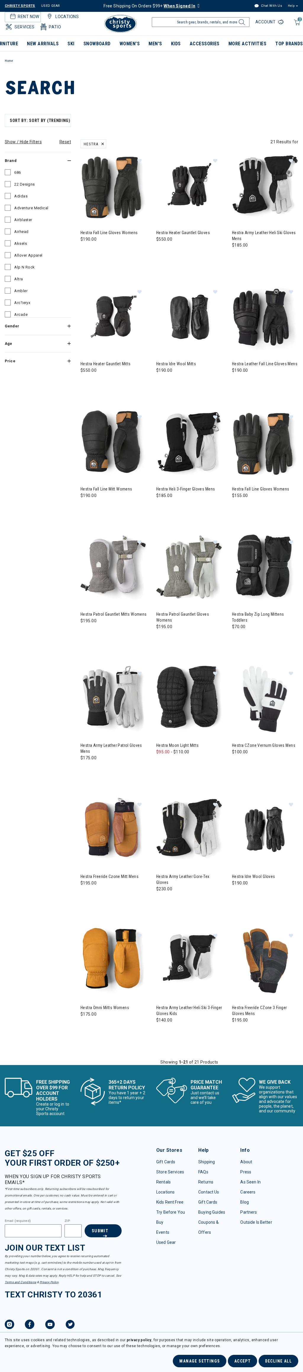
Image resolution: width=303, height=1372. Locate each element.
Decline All (278, 1361)
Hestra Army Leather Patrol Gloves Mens (111, 748)
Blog (244, 1202)
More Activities (247, 43)
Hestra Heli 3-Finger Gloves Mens (185, 489)
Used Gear (166, 1242)
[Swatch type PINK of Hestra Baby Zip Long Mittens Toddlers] (262, 639)
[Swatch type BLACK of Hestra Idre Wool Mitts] (162, 382)
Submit (100, 1230)
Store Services (170, 1172)
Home (9, 61)
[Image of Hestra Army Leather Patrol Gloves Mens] (113, 699)
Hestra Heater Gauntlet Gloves (183, 232)
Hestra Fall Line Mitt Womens (106, 489)
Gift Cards (165, 1161)
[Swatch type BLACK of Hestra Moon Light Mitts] (174, 764)
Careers (247, 1192)
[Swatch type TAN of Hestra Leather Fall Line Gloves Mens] (250, 382)
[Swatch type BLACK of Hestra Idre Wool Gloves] (238, 895)
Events (162, 1232)
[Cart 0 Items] (296, 25)
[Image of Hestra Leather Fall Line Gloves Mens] (265, 317)
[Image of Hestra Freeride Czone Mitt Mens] (113, 830)
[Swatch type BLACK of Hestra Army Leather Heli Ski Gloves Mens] (238, 257)
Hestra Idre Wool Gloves (253, 876)
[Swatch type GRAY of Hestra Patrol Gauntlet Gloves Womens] (162, 639)
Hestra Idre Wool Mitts (176, 363)
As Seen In (250, 1182)
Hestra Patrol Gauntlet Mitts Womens (113, 614)
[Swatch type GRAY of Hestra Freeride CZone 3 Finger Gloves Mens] (238, 1032)
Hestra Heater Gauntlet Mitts (105, 363)
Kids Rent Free (169, 1202)
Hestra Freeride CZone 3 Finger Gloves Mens (259, 1010)
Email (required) (18, 1221)
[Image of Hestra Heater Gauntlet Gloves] (189, 186)
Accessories (205, 43)
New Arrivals (43, 43)
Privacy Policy (49, 1282)
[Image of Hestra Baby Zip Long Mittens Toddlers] (265, 568)
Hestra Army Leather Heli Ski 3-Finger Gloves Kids (189, 1010)
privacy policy (139, 1340)
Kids (176, 43)
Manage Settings (199, 1361)
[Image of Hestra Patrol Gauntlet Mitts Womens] (113, 568)
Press (245, 1172)
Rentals (163, 1182)
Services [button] (24, 27)
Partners (248, 1212)
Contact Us (208, 1192)
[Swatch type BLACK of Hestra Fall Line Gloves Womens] (86, 251)
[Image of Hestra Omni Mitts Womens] (113, 961)
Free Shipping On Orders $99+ (149, 6)
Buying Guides (211, 1212)
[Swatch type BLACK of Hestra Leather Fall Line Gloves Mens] (238, 382)
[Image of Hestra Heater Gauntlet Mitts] (113, 317)
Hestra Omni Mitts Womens (104, 1007)
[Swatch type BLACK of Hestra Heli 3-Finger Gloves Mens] (162, 507)
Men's (155, 43)
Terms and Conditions (20, 1282)
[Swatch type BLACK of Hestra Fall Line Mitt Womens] (86, 507)
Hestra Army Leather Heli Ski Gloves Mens (264, 235)
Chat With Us (271, 6)
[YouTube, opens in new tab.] (50, 1325)
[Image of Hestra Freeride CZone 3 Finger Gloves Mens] (265, 961)
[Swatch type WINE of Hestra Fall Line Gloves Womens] (250, 507)
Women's (130, 43)
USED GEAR (50, 6)
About (246, 1161)
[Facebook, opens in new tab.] (29, 1325)
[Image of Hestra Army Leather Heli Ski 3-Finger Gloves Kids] (189, 961)
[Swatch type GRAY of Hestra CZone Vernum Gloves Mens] (238, 764)
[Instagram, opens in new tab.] (9, 1325)
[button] (139, 160)
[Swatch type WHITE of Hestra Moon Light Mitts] (162, 764)
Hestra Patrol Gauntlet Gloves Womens (182, 617)
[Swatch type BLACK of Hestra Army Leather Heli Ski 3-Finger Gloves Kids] (162, 1032)
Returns (205, 1182)
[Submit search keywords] (241, 23)
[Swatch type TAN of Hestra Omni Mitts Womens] (86, 1026)
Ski (70, 43)
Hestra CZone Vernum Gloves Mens (263, 745)
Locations (165, 1192)
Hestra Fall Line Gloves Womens (109, 232)
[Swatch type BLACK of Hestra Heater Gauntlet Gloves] (162, 251)
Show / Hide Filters (23, 141)
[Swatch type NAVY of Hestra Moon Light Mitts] (186, 764)
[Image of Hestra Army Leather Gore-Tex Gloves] (189, 830)
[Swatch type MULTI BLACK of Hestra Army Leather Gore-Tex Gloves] (162, 901)
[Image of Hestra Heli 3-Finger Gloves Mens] (189, 442)
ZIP (67, 1221)
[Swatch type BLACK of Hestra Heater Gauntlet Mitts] (86, 382)
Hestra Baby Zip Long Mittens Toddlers (258, 617)
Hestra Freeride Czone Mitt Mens (109, 876)
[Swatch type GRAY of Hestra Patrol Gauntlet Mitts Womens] (86, 633)
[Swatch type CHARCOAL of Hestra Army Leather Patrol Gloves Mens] (86, 770)
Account (266, 22)
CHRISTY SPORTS (20, 6)
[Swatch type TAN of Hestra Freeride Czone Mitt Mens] (86, 895)
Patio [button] (55, 27)
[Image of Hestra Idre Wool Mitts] (189, 317)
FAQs (203, 1172)
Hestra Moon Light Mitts (177, 745)
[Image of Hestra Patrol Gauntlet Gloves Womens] (189, 568)
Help (291, 6)
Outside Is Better (256, 1222)
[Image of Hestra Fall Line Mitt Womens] (113, 442)
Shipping (206, 1161)
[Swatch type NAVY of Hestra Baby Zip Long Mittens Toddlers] (250, 639)
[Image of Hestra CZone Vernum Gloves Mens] (265, 699)
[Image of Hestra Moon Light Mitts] (189, 699)
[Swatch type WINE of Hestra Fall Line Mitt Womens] (99, 507)
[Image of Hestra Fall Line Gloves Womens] (113, 186)
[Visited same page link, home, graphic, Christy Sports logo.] (120, 24)
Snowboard (97, 43)
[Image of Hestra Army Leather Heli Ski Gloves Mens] (265, 186)
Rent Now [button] (28, 16)
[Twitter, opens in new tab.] (70, 1325)
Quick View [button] (113, 210)
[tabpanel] (151, 588)
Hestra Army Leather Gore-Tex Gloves (182, 879)
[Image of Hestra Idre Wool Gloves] (265, 830)
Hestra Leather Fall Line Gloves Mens (264, 363)
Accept (242, 1361)
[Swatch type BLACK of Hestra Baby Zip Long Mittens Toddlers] (238, 639)
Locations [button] (67, 16)
